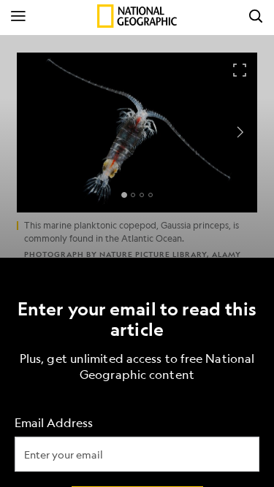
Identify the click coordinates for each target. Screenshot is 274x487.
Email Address (54, 422)
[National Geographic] (137, 16)
